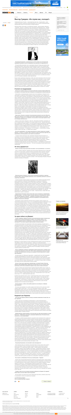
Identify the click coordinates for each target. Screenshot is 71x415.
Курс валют (43, 7)
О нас (15, 393)
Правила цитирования (45, 412)
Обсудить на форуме (47, 381)
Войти (64, 7)
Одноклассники (6, 394)
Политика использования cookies (7, 401)
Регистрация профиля (59, 7)
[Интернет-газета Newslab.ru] (8, 12)
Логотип (15, 395)
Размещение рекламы (51, 394)
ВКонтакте (5, 393)
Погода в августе (5, 9)
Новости (26, 393)
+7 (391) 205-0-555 (62, 393)
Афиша (37, 393)
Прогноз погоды (32, 7)
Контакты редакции (17, 398)
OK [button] (56, 413)
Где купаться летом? (32, 9)
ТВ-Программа (38, 394)
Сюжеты (26, 395)
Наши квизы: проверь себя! (13, 9)
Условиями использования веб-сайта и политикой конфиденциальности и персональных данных (62, 22)
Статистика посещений (51, 393)
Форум (37, 395)
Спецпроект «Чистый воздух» (23, 9)
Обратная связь (16, 394)
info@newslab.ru (61, 394)
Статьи (16, 17)
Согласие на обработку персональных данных (60, 26)
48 (9, 22)
